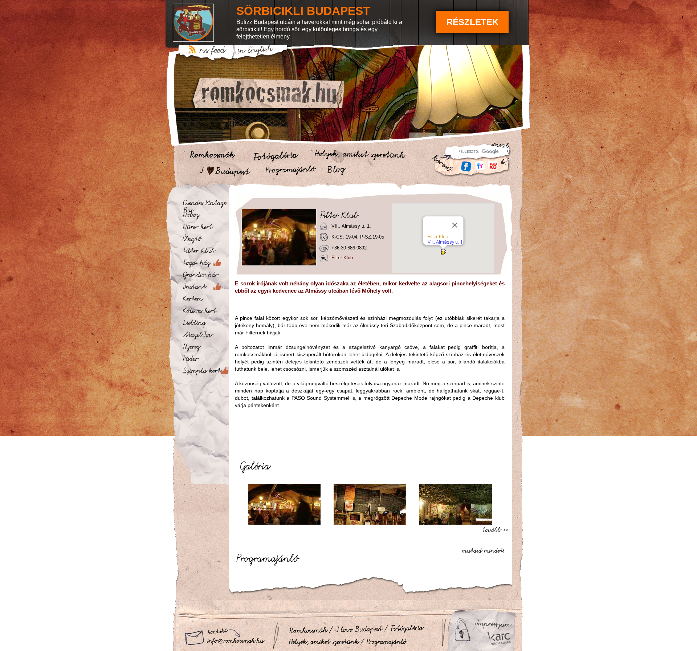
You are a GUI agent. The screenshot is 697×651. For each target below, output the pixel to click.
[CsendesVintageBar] (205, 204)
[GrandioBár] (205, 276)
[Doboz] (205, 216)
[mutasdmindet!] (485, 549)
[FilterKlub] (205, 252)
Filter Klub (438, 236)
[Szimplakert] (205, 372)
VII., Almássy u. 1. (446, 242)
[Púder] (205, 360)
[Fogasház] (205, 264)
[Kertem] (205, 300)
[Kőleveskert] (205, 312)
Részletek (472, 22)
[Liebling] (205, 324)
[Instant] (205, 288)
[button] (443, 252)
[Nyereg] (205, 348)
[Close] (455, 225)
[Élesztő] (205, 240)
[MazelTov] (205, 336)
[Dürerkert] (205, 228)
